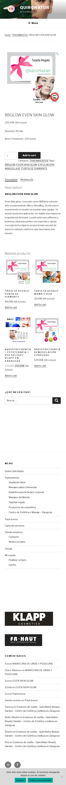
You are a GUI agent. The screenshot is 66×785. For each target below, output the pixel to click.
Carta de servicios (14, 525)
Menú (35, 23)
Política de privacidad (40, 780)
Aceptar (20, 780)
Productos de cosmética (22, 507)
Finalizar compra (17, 560)
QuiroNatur (34, 7)
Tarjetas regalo (17, 502)
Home (8, 35)
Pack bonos (11, 519)
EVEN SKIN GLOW (26, 164)
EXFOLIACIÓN (46, 164)
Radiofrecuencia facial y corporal (26, 492)
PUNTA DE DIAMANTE (34, 168)
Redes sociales (17, 541)
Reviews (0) (26, 179)
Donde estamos (13, 532)
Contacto (14, 536)
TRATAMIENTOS (20, 35)
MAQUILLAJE (12, 168)
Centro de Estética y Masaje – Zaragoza (30, 512)
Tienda (8, 548)
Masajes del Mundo (19, 497)
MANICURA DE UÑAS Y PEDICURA (32, 663)
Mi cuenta (10, 555)
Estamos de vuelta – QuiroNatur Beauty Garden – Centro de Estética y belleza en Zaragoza (31, 721)
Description (11, 179)
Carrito (12, 564)
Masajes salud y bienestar (23, 487)
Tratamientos (12, 477)
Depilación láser (17, 482)
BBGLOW (10, 164)
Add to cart (29, 155)
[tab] (11, 180)
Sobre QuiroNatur (14, 471)
